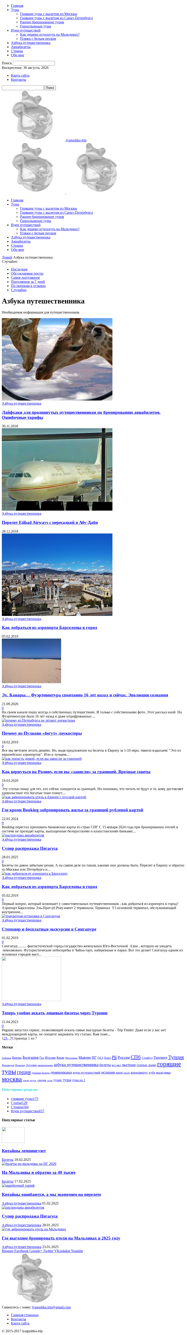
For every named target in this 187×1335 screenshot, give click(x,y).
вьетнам (129, 1065)
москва (12, 1079)
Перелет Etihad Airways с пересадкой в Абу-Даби (50, 522)
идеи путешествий (86, 1072)
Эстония (31, 1065)
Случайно (18, 290)
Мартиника (71, 1058)
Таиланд (160, 1057)
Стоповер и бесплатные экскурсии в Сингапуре (49, 929)
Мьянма (84, 1057)
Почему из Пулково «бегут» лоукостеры (42, 733)
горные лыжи (146, 1065)
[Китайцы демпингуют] (13, 1142)
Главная (17, 6)
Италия (50, 1057)
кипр (119, 1072)
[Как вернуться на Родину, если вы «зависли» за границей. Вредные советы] (42, 759)
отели (26, 1080)
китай (127, 1073)
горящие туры (24, 1099)
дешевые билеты (40, 1073)
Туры (15, 10)
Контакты (18, 79)
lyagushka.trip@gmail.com (51, 1307)
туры (67, 1080)
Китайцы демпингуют (24, 1150)
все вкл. (116, 1065)
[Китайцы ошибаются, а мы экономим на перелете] (18, 1185)
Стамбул (147, 1057)
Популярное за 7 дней (28, 282)
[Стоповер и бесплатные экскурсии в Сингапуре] (31, 916)
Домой (7, 257)
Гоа (41, 1057)
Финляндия (8, 1065)
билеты (105, 1065)
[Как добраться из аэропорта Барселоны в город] (57, 615)
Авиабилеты (21, 47)
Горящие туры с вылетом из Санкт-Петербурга (56, 18)
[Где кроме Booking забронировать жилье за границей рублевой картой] (44, 797)
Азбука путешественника (30, 43)
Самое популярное (25, 277)
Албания (6, 1058)
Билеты (7, 1160)
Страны (17, 51)
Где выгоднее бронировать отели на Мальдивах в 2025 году (61, 1238)
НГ (94, 1057)
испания (108, 1072)
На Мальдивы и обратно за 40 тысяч (38, 1172)
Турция (176, 1057)
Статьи (19, 1103)
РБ (114, 1057)
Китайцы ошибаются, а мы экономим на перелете (51, 1194)
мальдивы (163, 1072)
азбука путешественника (76, 1064)
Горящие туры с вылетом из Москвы (48, 14)
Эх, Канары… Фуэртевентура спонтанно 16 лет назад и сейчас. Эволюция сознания (85, 695)
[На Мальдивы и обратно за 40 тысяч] (29, 1164)
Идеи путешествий (26, 30)
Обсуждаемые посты (27, 273)
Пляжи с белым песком (38, 39)
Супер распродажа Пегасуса (30, 848)
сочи (49, 1080)
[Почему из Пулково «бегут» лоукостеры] (38, 720)
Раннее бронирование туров (42, 22)
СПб (136, 1057)
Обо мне (17, 55)
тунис (57, 1080)
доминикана (61, 1072)
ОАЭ (100, 1057)
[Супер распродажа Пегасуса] (23, 835)
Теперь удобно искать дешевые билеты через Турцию (55, 1012)
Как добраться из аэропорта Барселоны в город (49, 627)
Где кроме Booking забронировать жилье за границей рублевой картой (72, 809)
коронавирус (139, 1072)
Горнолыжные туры (35, 26)
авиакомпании (45, 1065)
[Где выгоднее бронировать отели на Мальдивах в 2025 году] (34, 1229)
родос (33, 1080)
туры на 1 (78, 1080)
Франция (20, 1065)
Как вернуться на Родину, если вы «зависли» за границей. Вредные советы (76, 771)
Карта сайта (20, 75)
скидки (41, 1080)
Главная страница (25, 1315)
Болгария (31, 1057)
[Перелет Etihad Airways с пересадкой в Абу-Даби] (57, 509)
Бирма (17, 1057)
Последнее (19, 269)
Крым (60, 1057)
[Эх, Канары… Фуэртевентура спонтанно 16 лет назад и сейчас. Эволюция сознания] (31, 682)
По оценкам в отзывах (28, 286)
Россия (124, 1057)
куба (152, 1072)
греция (24, 1072)
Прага (107, 1057)
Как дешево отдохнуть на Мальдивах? (50, 34)
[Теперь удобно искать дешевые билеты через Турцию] (31, 1000)
